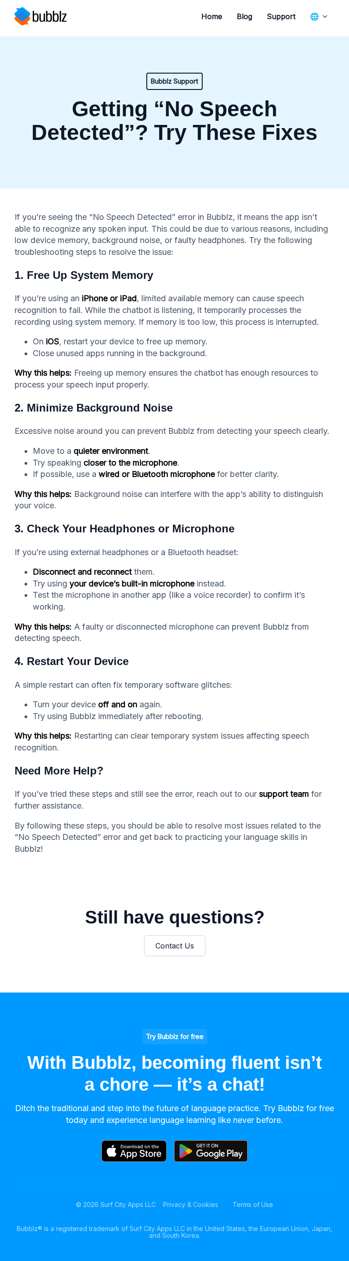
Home (211, 16)
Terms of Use (253, 1204)
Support (281, 16)
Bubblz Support (174, 81)
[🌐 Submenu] (326, 16)
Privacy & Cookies (190, 1204)
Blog (244, 16)
